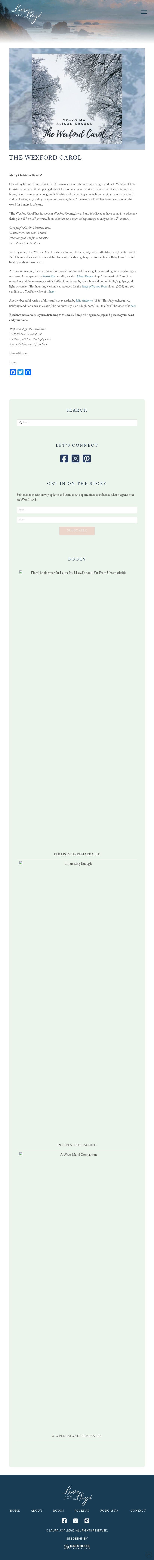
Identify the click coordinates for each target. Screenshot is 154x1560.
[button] (143, 11)
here (51, 292)
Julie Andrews (84, 301)
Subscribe (77, 531)
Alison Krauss (84, 276)
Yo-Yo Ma (48, 276)
